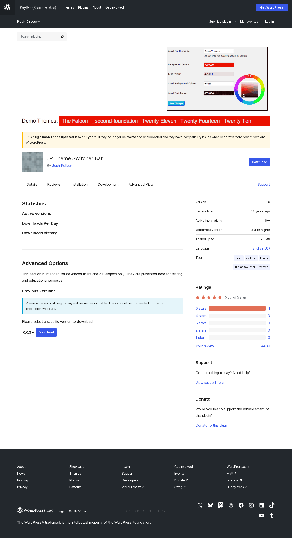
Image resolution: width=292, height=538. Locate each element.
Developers (130, 480)
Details (32, 184)
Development (108, 184)
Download (259, 162)
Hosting (22, 480)
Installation (79, 184)
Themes (75, 473)
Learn (126, 466)
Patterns (75, 487)
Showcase (76, 466)
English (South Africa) (72, 511)
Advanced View (141, 184)
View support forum (211, 382)
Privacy (22, 487)
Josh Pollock (62, 165)
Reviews (53, 184)
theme (264, 258)
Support (264, 184)
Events (179, 473)
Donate (181, 480)
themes (263, 267)
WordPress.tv (133, 487)
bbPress (234, 480)
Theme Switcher (245, 267)
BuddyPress (237, 487)
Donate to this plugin (212, 425)
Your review (205, 346)
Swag (180, 487)
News (21, 473)
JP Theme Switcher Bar (75, 158)
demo (238, 258)
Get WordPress (272, 7)
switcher (251, 258)
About (21, 466)
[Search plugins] (62, 36)
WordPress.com (240, 466)
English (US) (261, 248)
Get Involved (183, 466)
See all (265, 346)
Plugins (74, 480)
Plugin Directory (28, 21)
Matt (232, 473)
